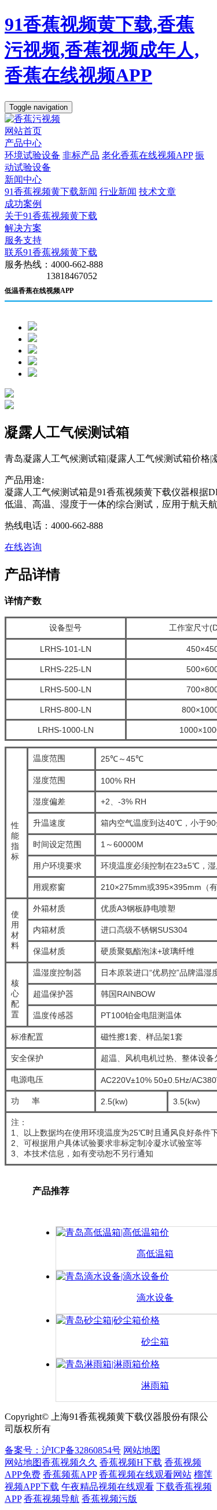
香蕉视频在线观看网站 (145, 1474)
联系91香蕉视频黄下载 (51, 252)
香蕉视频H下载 (131, 1462)
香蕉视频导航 (51, 1499)
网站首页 (23, 131)
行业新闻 (118, 191)
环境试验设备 (32, 155)
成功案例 (23, 204)
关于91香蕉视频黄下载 (51, 216)
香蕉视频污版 (109, 1499)
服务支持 (23, 240)
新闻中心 (23, 179)
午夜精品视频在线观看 (107, 1487)
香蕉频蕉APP (70, 1474)
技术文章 (157, 191)
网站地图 (141, 1450)
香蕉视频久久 (69, 1462)
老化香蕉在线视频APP (147, 155)
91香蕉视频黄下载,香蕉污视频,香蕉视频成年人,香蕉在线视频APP (102, 50)
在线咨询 (23, 547)
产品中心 (23, 143)
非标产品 (81, 155)
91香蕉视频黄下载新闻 (51, 191)
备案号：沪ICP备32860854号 (63, 1450)
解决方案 (23, 228)
